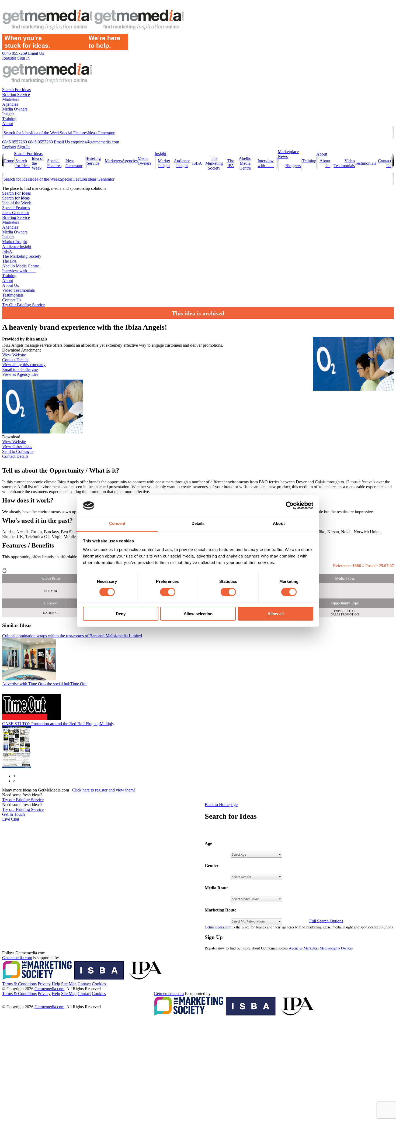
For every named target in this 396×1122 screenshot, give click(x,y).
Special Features (74, 132)
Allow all (276, 613)
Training (9, 118)
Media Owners (14, 109)
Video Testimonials (344, 163)
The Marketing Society (214, 163)
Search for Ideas (17, 132)
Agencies (10, 104)
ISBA (197, 163)
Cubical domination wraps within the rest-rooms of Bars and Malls (72, 636)
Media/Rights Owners (336, 948)
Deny (121, 613)
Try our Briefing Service (23, 799)
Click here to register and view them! (103, 790)
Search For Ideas (16, 89)
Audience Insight (182, 163)
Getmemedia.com (218, 927)
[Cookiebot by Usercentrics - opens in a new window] (289, 505)
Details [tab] (198, 523)
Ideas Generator (101, 132)
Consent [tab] (117, 523)
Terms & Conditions (19, 984)
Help (56, 984)
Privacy (44, 984)
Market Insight (164, 163)
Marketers (10, 99)
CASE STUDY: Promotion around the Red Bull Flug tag (58, 723)
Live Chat (10, 819)
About (7, 123)
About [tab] (279, 523)
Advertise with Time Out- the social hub (44, 684)
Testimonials (365, 163)
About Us (10, 285)
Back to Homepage (221, 804)
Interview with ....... (266, 163)
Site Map (69, 984)
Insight (8, 114)
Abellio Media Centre (245, 163)
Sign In (23, 146)
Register (9, 146)
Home (9, 161)
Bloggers (293, 165)
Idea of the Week (45, 132)
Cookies (99, 984)
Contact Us (11, 300)
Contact (84, 984)
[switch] (167, 592)
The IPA (230, 163)
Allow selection (198, 613)
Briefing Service (16, 94)
